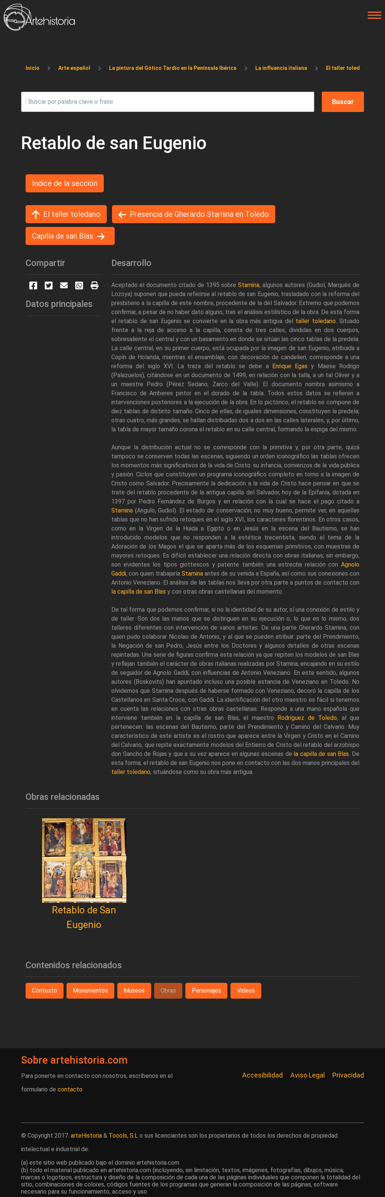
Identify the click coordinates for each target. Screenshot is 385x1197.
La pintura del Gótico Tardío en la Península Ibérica (172, 68)
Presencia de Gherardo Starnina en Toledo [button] (199, 214)
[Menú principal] (372, 15)
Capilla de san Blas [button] (62, 235)
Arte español (74, 68)
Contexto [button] (44, 990)
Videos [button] (246, 990)
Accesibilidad (262, 1075)
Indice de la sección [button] (64, 183)
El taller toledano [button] (71, 214)
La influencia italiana (281, 68)
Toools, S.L (123, 1135)
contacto (70, 1089)
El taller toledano (347, 68)
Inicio (32, 68)
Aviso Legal (307, 1075)
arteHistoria (86, 1135)
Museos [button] (134, 990)
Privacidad (348, 1075)
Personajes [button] (206, 990)
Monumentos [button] (90, 990)
